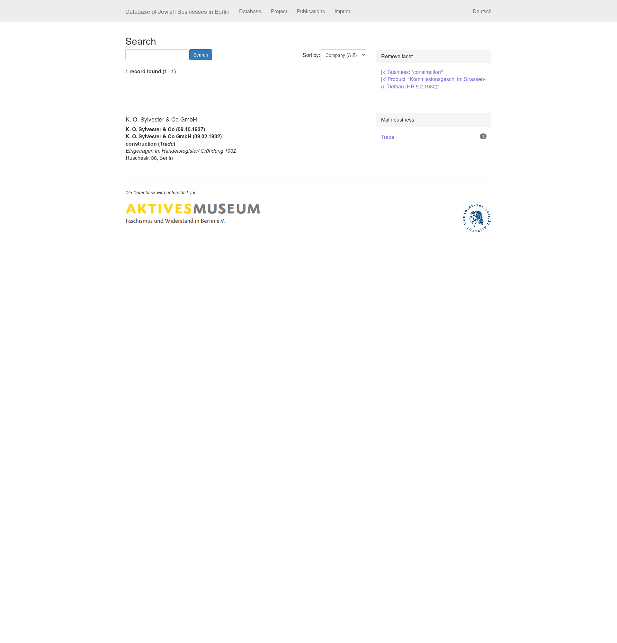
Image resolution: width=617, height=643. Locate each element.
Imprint (342, 11)
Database (250, 11)
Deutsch (482, 11)
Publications (311, 11)
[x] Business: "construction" (412, 72)
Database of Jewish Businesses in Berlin (177, 11)
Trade (387, 136)
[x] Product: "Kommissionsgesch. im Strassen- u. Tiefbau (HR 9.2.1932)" (433, 82)
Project (279, 11)
